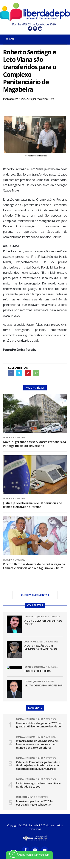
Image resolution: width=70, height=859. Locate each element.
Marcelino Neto (45, 99)
